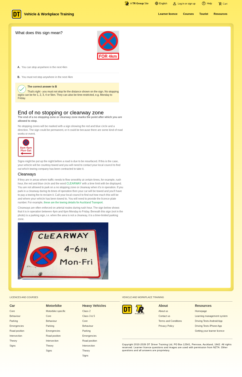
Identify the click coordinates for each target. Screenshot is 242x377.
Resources (220, 14)
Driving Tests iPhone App (208, 325)
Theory (13, 340)
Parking (14, 320)
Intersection (16, 335)
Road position (17, 330)
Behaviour (15, 316)
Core (12, 311)
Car (12, 305)
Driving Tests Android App (208, 320)
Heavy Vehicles (94, 305)
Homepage (201, 311)
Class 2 (86, 311)
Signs (13, 345)
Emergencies (17, 325)
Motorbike (54, 305)
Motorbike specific (56, 311)
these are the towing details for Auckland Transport (73, 202)
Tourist (203, 14)
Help (209, 3)
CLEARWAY (74, 183)
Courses (188, 14)
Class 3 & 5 (88, 316)
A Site (139, 3)
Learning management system (211, 316)
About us (163, 311)
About (163, 305)
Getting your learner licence (209, 330)
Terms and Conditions (170, 320)
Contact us (164, 316)
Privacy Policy (166, 325)
